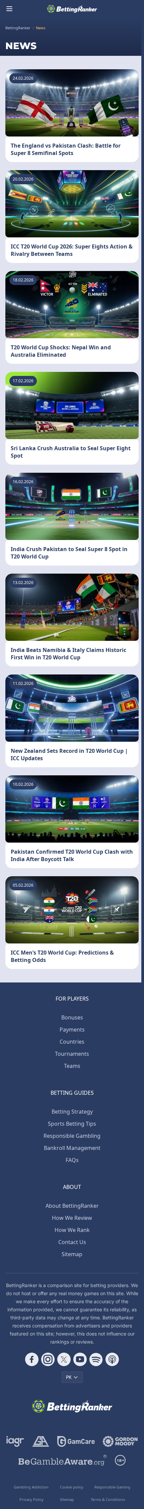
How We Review (72, 1218)
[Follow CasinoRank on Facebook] (32, 1359)
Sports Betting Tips (72, 1123)
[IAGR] (15, 1441)
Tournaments (72, 1053)
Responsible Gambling (72, 1135)
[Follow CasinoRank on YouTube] (80, 1359)
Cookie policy (71, 1486)
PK (69, 1377)
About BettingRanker (72, 1205)
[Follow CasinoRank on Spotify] (96, 1359)
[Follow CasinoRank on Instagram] (48, 1359)
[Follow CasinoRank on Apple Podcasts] (112, 1359)
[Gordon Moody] (120, 1441)
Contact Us (72, 1242)
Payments (72, 1029)
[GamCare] (75, 1441)
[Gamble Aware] (62, 1460)
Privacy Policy (31, 1499)
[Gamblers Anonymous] (40, 1441)
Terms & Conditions (108, 1499)
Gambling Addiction (31, 1486)
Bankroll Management (72, 1148)
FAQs (72, 1160)
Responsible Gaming (112, 1486)
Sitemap (72, 1254)
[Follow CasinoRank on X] (64, 1359)
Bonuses (72, 1017)
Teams (72, 1066)
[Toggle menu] (9, 8)
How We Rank (72, 1230)
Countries (72, 1041)
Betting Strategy (72, 1111)
